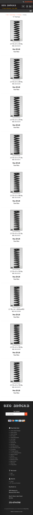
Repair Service (13, 461)
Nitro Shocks (13, 436)
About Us (13, 479)
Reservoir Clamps (13, 458)
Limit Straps (12, 439)
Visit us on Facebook (15, 483)
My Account (13, 470)
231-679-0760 (28, 2)
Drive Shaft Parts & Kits (15, 447)
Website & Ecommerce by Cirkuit (16, 511)
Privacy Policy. (26, 508)
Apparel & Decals (14, 454)
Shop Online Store (15, 428)
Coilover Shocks (13, 432)
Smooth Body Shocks (14, 437)
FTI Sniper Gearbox (14, 451)
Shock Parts (12, 463)
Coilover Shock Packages (15, 430)
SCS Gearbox (13, 449)
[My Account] (27, 6)
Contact (12, 481)
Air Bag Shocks (13, 464)
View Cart (12, 475)
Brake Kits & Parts (14, 459)
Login (11, 473)
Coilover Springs (13, 434)
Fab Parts (12, 456)
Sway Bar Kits (13, 442)
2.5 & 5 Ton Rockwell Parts (15, 453)
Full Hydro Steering (14, 446)
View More (16, 52)
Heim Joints (12, 444)
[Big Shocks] (8, 5)
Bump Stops (12, 441)
